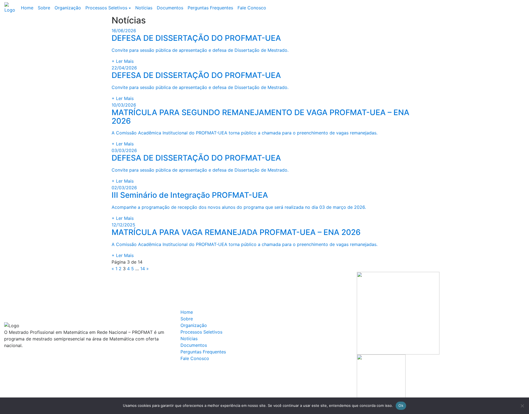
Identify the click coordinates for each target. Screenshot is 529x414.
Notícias (143, 7)
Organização (68, 7)
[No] (522, 405)
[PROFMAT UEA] (11, 7)
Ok (400, 405)
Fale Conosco (251, 7)
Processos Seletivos (106, 7)
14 (142, 268)
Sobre (44, 7)
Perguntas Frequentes (210, 7)
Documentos (170, 7)
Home (27, 7)
